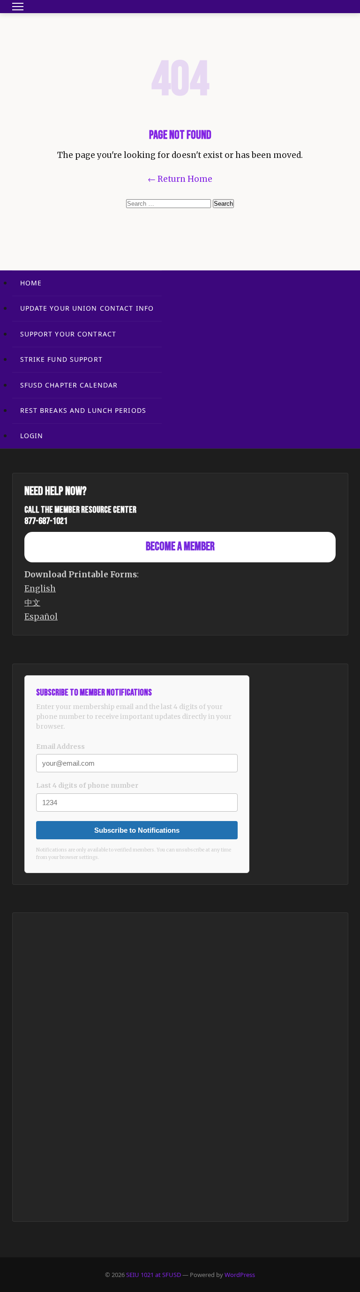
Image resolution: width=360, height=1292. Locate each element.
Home (31, 282)
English (40, 588)
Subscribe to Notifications (137, 830)
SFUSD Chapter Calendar (69, 385)
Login (32, 435)
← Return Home (180, 179)
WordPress (240, 1274)
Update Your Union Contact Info (87, 308)
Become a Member (180, 546)
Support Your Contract (68, 333)
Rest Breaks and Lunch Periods (83, 410)
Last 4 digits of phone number (87, 785)
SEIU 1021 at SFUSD (154, 1274)
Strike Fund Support (61, 359)
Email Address (60, 746)
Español (41, 617)
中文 (32, 602)
